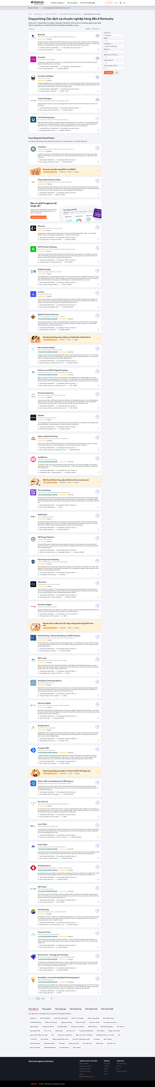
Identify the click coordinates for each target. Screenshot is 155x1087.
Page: (42, 998)
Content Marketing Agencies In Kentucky (70, 14)
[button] (116, 3)
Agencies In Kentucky (51, 14)
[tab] (33, 1009)
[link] (72, 3)
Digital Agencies (38, 14)
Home (30, 14)
